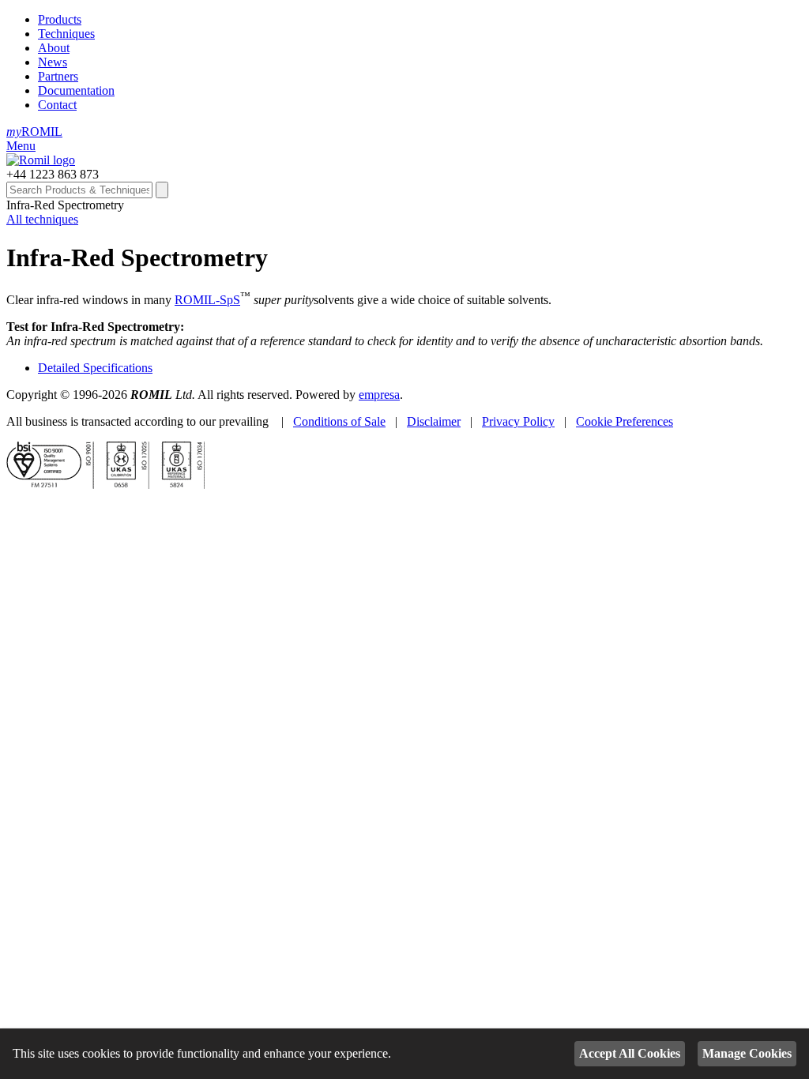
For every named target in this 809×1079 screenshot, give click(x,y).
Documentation (76, 90)
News (52, 62)
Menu (21, 145)
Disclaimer (434, 421)
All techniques (42, 219)
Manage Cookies (747, 1053)
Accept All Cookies (629, 1053)
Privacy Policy (518, 421)
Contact (57, 104)
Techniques (66, 33)
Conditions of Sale (339, 421)
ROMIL (34, 131)
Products (59, 19)
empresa (379, 394)
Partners (58, 76)
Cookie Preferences (624, 421)
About (54, 48)
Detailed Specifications (95, 367)
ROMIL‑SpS (207, 299)
